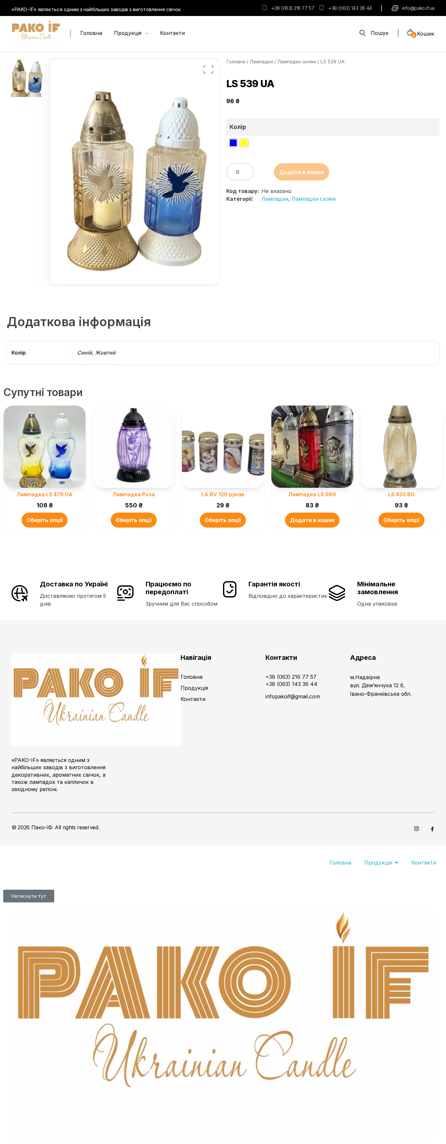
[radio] (233, 143)
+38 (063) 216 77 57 (292, 8)
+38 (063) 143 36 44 (350, 8)
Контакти (423, 862)
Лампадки (261, 62)
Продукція (378, 862)
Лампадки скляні (296, 62)
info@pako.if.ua (418, 8)
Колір (238, 126)
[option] (26, 78)
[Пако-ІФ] (35, 32)
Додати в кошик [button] (312, 520)
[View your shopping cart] (408, 33)
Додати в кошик (301, 172)
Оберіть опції (44, 520)
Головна (235, 62)
